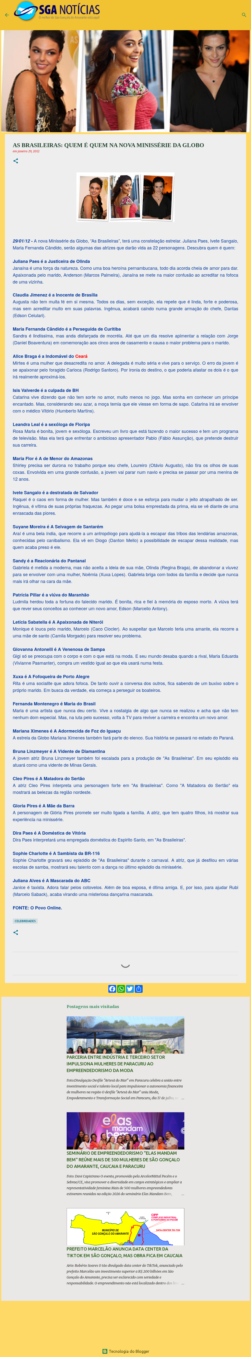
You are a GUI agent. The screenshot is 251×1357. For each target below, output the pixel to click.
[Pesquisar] (244, 15)
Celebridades (25, 921)
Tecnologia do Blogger (128, 1351)
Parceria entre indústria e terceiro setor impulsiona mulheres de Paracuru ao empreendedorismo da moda (116, 1064)
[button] (16, 161)
